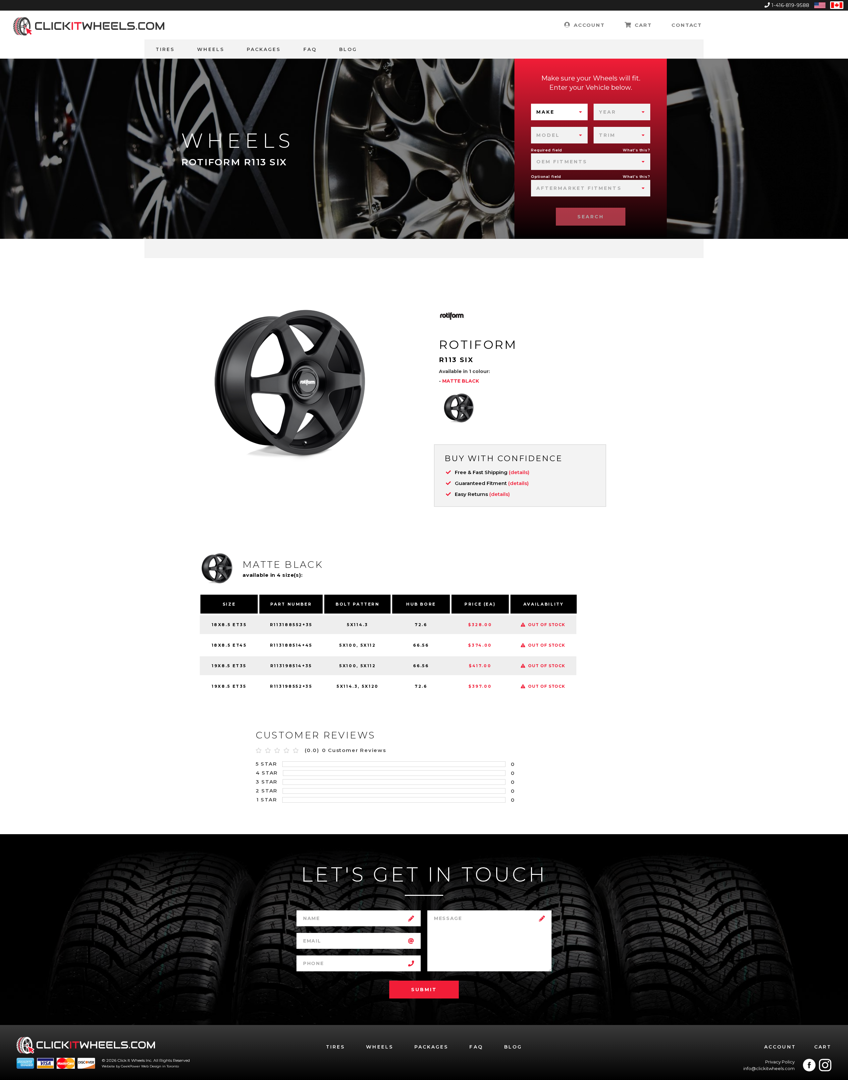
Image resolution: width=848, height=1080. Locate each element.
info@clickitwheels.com (769, 1068)
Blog (348, 49)
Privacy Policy (780, 1061)
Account (588, 25)
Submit (424, 990)
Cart (642, 25)
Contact (686, 25)
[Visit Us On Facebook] (809, 1065)
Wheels (210, 49)
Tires (165, 49)
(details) (519, 472)
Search (590, 217)
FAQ (310, 49)
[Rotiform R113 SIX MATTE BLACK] (459, 408)
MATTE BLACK (460, 381)
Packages (264, 49)
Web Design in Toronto (160, 1066)
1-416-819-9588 (790, 5)
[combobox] (559, 112)
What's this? (636, 150)
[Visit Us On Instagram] (825, 1065)
